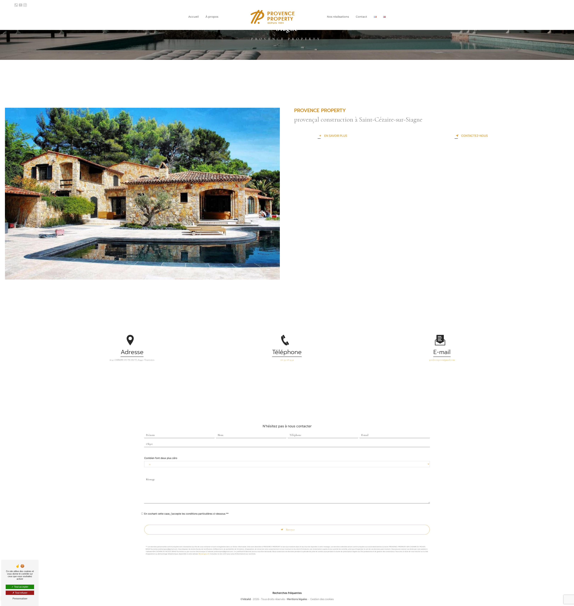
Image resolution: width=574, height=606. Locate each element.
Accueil (193, 16)
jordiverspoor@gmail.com (442, 359)
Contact (361, 16)
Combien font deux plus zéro (160, 458)
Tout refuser (20, 592)
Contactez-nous (474, 136)
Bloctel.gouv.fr (204, 554)
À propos (212, 16)
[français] (375, 17)
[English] (384, 17)
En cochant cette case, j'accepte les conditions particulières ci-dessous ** (186, 513)
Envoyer (290, 529)
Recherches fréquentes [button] (287, 592)
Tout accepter (20, 587)
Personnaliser (20, 598)
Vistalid (246, 599)
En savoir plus (335, 136)
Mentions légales (297, 599)
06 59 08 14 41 (287, 359)
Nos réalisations (338, 16)
